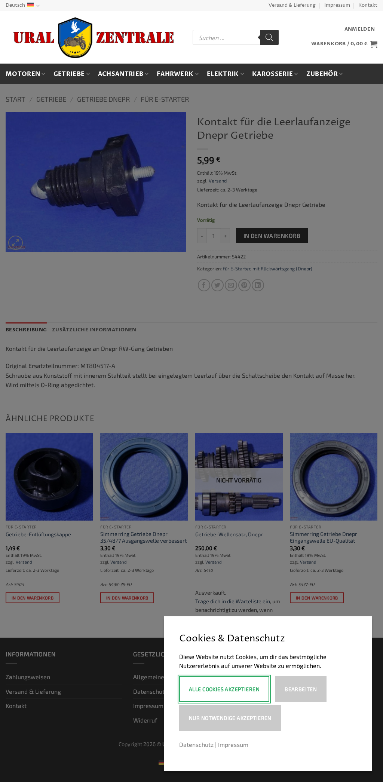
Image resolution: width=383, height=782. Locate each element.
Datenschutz (196, 744)
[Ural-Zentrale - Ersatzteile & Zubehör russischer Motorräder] (93, 38)
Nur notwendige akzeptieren (230, 718)
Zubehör (322, 74)
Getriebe (69, 74)
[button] (359, 29)
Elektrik (223, 74)
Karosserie (272, 74)
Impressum (337, 5)
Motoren (23, 74)
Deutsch (15, 5)
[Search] (269, 37)
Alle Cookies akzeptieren (224, 689)
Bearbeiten (301, 689)
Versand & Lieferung (292, 5)
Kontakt (367, 5)
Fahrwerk (175, 74)
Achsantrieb (121, 74)
